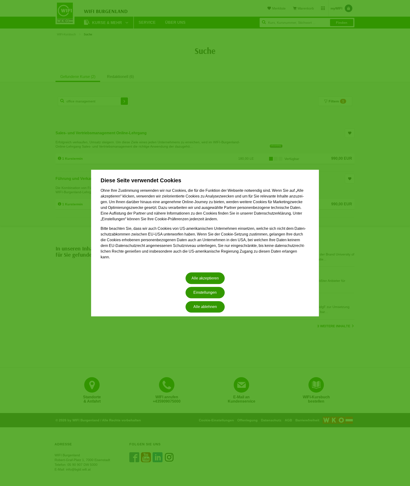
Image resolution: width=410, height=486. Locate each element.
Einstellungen (205, 292)
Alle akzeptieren (205, 278)
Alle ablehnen (205, 307)
